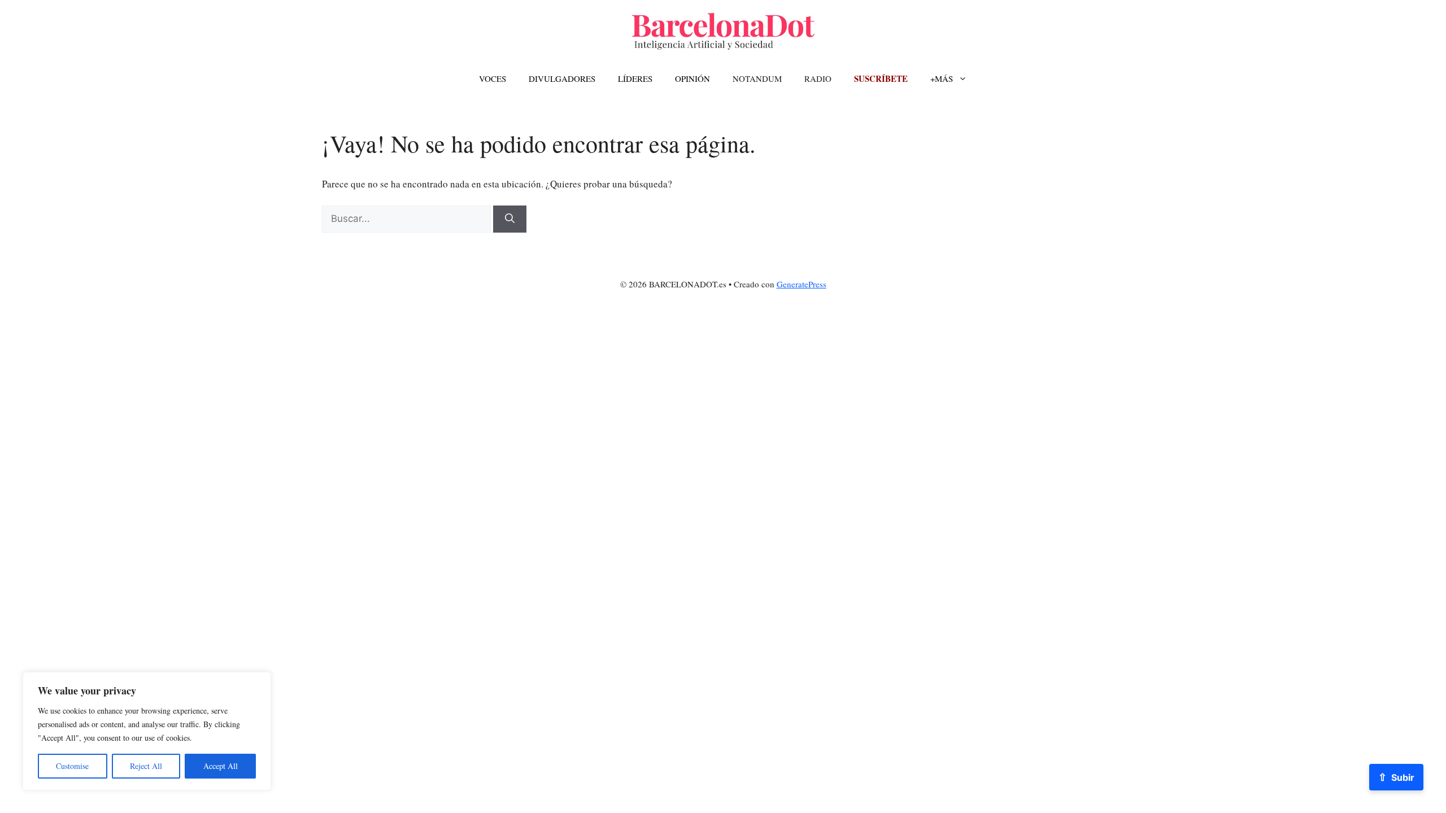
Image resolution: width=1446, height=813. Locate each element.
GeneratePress (801, 284)
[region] (147, 731)
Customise (72, 765)
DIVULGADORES (562, 78)
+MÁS (941, 78)
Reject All (146, 765)
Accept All (220, 765)
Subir (1396, 777)
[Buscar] (509, 219)
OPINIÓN (692, 78)
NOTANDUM (757, 78)
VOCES (492, 78)
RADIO (817, 78)
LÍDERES (635, 78)
